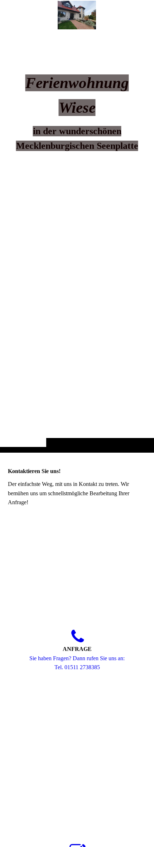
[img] (77, 240)
